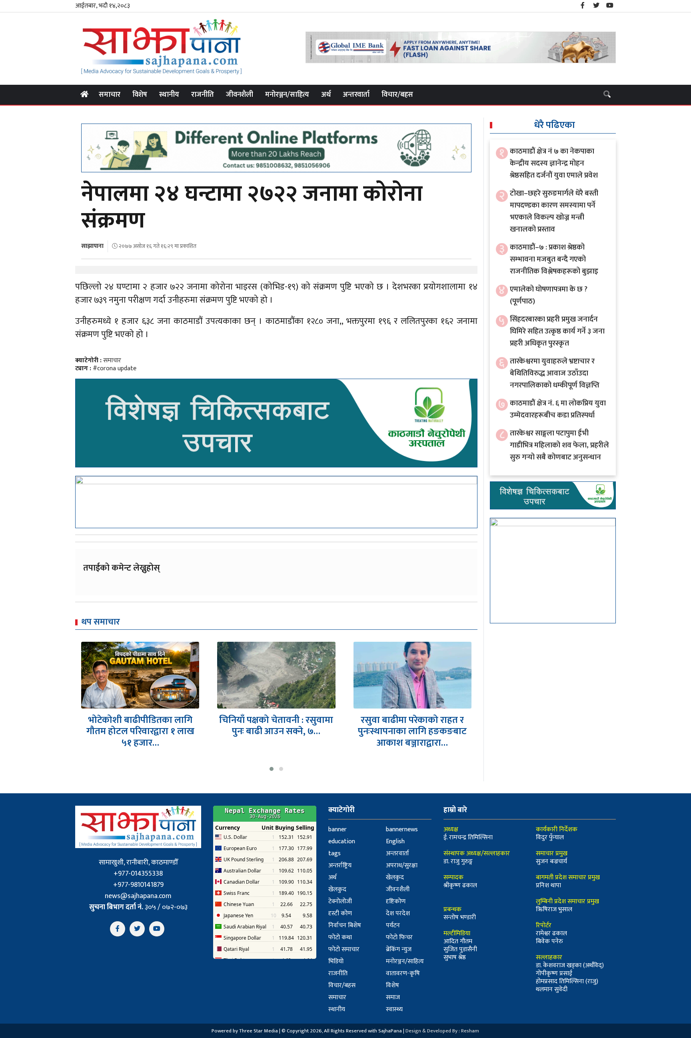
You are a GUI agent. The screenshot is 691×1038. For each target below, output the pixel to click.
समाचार (109, 95)
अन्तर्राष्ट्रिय (339, 865)
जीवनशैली (239, 95)
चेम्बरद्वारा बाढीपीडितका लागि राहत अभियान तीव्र (412, 726)
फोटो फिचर (399, 937)
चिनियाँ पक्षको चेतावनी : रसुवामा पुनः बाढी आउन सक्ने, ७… (140, 726)
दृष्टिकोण (395, 901)
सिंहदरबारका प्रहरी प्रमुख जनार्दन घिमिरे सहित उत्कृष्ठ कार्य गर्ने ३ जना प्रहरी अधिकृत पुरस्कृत (557, 331)
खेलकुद (395, 877)
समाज (393, 997)
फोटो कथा (340, 937)
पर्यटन (393, 925)
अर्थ (326, 95)
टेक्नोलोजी (340, 901)
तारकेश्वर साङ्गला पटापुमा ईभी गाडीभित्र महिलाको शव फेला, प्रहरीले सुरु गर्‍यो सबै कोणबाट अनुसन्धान (559, 445)
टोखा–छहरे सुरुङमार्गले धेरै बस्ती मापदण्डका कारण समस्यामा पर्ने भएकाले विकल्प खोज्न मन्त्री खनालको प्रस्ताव (554, 211)
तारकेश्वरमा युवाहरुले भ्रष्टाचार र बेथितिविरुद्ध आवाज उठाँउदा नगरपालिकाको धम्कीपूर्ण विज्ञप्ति (554, 373)
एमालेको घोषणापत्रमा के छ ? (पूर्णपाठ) (548, 295)
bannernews (402, 829)
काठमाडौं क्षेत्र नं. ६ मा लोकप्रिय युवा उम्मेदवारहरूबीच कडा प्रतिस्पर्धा (558, 409)
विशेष (139, 95)
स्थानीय (169, 95)
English (395, 841)
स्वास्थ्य (394, 1009)
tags (334, 853)
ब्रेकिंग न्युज (398, 949)
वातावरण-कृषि (403, 973)
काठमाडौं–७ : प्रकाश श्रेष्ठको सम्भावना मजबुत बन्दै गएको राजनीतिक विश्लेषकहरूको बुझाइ (554, 259)
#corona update (114, 368)
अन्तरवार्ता (356, 95)
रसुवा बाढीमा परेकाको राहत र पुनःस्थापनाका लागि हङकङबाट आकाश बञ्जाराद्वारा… (276, 731)
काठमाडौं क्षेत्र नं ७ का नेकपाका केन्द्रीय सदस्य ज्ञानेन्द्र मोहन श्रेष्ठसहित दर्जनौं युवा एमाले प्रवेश (554, 163)
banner (337, 829)
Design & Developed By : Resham (442, 1030)
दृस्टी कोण (340, 913)
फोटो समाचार (343, 949)
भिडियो (336, 961)
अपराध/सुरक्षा (401, 865)
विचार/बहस (397, 95)
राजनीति (202, 95)
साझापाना (92, 246)
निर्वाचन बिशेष (344, 925)
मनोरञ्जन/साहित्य (287, 95)
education (341, 841)
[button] (271, 769)
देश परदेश (398, 913)
